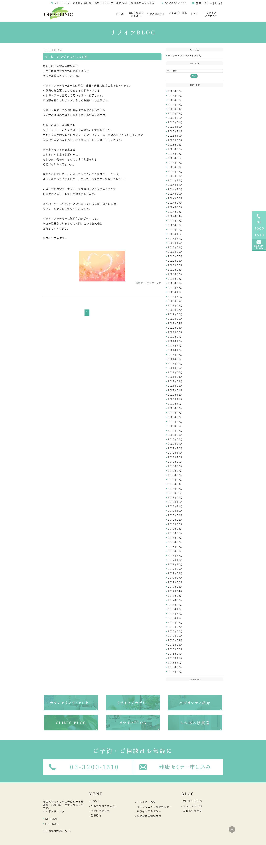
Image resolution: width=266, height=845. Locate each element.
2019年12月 (175, 448)
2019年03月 (175, 488)
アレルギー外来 (178, 13)
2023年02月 (175, 279)
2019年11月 (175, 453)
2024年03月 (175, 221)
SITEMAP (51, 819)
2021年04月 (175, 377)
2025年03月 (175, 167)
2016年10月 (175, 618)
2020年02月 (175, 439)
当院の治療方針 (156, 14)
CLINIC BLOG (192, 801)
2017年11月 (175, 560)
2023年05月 (175, 265)
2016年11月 (175, 614)
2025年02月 (175, 171)
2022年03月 (175, 328)
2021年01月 (175, 390)
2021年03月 (175, 381)
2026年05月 (175, 104)
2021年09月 (175, 355)
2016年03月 (175, 645)
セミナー (196, 14)
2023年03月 (175, 274)
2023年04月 (175, 270)
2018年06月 (175, 529)
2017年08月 (175, 573)
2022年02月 (175, 332)
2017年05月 (175, 587)
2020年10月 (175, 404)
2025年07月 (175, 149)
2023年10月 (175, 243)
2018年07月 (175, 524)
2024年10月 (175, 189)
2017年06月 (175, 582)
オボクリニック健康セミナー (154, 807)
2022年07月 (175, 310)
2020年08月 (175, 413)
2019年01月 (175, 497)
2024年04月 (175, 216)
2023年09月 (175, 247)
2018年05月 (175, 533)
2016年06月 (175, 631)
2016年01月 (175, 654)
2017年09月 (175, 569)
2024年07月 (175, 203)
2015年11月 (175, 658)
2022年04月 (175, 323)
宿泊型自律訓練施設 (149, 816)
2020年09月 (175, 408)
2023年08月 (175, 252)
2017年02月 (175, 600)
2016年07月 (175, 627)
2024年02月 (175, 225)
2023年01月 (175, 283)
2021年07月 (175, 363)
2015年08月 (175, 667)
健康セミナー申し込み (209, 3)
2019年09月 (175, 462)
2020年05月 (175, 426)
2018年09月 (175, 515)
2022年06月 (175, 314)
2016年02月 (175, 649)
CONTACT (52, 824)
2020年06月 (175, 421)
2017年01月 (175, 605)
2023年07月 (175, 256)
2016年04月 (175, 640)
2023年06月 (175, 261)
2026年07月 (175, 96)
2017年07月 (175, 578)
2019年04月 (175, 484)
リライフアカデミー (211, 14)
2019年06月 (175, 475)
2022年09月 (175, 301)
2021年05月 (175, 372)
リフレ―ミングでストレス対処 (65, 56)
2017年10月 (175, 564)
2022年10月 (175, 296)
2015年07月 (175, 672)
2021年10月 (175, 350)
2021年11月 (175, 346)
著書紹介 (96, 815)
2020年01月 (175, 444)
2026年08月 (175, 91)
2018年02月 (175, 547)
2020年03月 (175, 435)
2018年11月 (175, 506)
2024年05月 (175, 212)
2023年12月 (175, 234)
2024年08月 (175, 198)
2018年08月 (175, 520)
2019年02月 (175, 493)
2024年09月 (175, 194)
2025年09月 (175, 140)
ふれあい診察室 (192, 811)
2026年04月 (175, 109)
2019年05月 (175, 480)
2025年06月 (175, 154)
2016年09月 (175, 622)
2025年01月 (175, 176)
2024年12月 (175, 180)
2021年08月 (175, 359)
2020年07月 (175, 417)
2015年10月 (175, 663)
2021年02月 (175, 386)
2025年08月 (175, 145)
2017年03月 (175, 596)
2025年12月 (175, 127)
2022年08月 (175, 305)
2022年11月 (175, 292)
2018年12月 (175, 502)
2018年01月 (175, 551)
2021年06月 (175, 368)
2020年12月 (175, 395)
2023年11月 (175, 238)
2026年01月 (175, 122)
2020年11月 (175, 399)
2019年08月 (175, 466)
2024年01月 (175, 229)
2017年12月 (175, 555)
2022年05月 (175, 319)
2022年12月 (175, 288)
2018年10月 (175, 511)
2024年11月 (175, 185)
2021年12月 (175, 341)
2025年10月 (175, 136)
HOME (120, 14)
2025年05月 (175, 158)
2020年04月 (175, 430)
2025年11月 (175, 131)
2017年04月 (175, 591)
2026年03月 (175, 113)
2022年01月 (175, 337)
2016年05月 (175, 636)
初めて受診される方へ (136, 14)
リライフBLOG (192, 806)
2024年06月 (175, 207)
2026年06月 (175, 100)
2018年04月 (175, 538)
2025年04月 (175, 163)
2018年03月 (175, 542)
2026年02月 (175, 118)
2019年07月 (175, 471)
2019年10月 (175, 457)
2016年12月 (175, 609)
